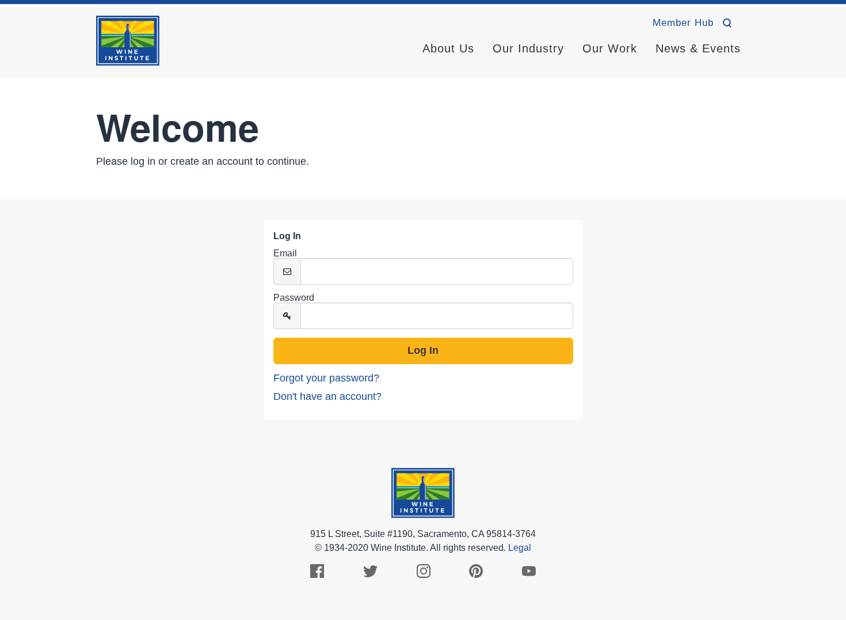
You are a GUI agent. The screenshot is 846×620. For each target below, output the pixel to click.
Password (293, 298)
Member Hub (683, 22)
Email (285, 253)
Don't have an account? (327, 396)
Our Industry (528, 48)
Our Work (609, 48)
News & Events (698, 48)
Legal (519, 548)
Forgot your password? (326, 378)
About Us (448, 48)
